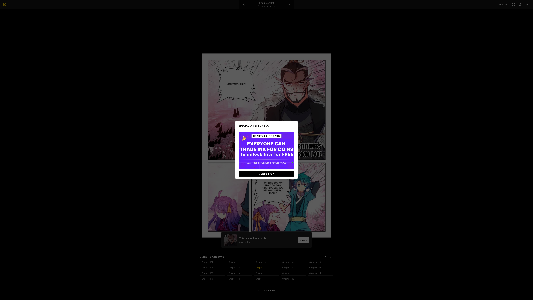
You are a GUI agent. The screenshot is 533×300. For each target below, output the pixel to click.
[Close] (292, 125)
